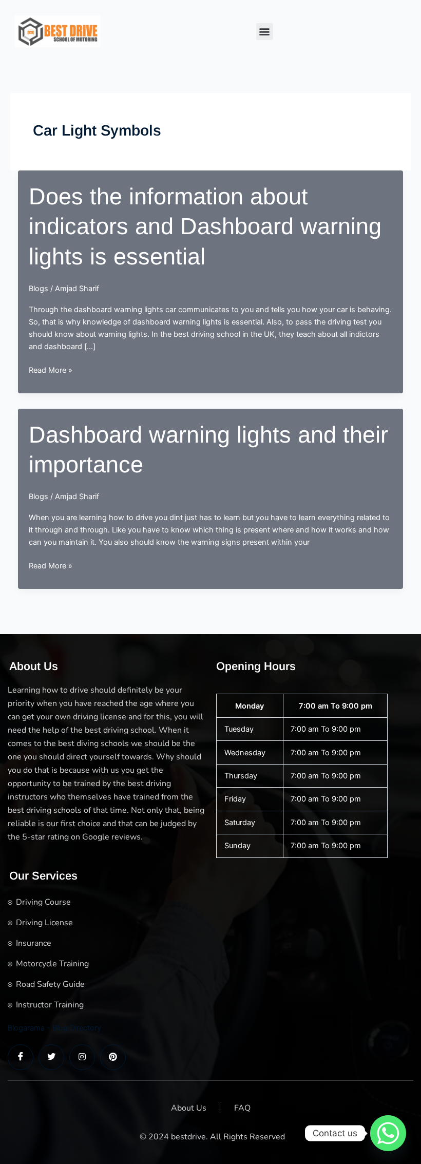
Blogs (38, 288)
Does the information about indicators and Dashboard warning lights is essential (205, 226)
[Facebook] (20, 1057)
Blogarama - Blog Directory (54, 1028)
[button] (264, 31)
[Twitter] (51, 1057)
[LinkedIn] (82, 1057)
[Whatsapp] (388, 1133)
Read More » (50, 370)
